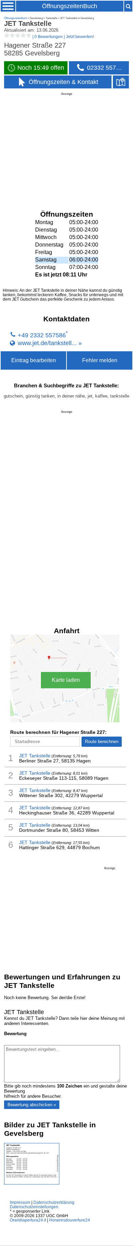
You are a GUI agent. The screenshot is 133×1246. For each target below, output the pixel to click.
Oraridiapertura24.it (28, 1220)
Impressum (20, 1202)
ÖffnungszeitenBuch (69, 6)
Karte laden (66, 680)
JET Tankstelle (34, 755)
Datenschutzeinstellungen (34, 1207)
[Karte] (121, 82)
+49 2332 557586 (42, 335)
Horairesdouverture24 (69, 1220)
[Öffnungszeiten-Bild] (31, 1182)
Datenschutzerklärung (53, 1202)
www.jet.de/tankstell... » (50, 342)
